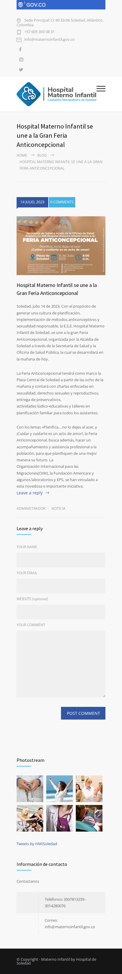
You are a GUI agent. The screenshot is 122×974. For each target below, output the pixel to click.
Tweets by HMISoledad (37, 843)
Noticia (58, 508)
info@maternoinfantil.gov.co (49, 40)
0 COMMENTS (62, 201)
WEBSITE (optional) (32, 598)
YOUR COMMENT (31, 624)
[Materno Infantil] (57, 94)
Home (22, 155)
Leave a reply (30, 493)
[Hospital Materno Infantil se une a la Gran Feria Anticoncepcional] (61, 245)
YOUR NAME (27, 546)
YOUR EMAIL (27, 572)
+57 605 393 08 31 (39, 32)
